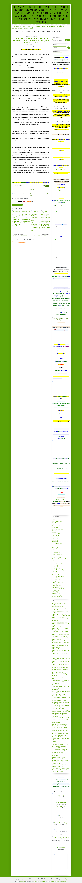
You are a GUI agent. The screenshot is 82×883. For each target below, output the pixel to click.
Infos (48, 31)
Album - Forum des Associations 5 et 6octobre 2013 (60, 646)
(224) (56, 527)
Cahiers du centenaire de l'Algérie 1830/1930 (60, 674)
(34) (61, 559)
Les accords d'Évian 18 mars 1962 (60, 718)
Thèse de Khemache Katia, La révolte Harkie (59, 754)
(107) (55, 538)
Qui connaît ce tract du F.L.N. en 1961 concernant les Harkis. (60, 745)
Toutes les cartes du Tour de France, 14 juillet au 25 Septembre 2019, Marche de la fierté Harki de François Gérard (61, 761)
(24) (58, 570)
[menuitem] (15, 31)
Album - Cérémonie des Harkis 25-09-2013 (60, 624)
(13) (56, 585)
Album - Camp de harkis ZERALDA (61, 616)
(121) (55, 537)
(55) (55, 548)
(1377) (55, 519)
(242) (56, 526)
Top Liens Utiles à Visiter (58, 757)
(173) (56, 534)
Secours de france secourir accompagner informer (58, 751)
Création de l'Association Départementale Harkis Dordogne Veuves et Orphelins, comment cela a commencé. (60, 687)
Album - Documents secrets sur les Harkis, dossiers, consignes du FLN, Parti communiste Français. (60, 636)
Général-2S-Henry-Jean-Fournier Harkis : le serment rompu (60, 693)
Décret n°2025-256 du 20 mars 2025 (61, 691)
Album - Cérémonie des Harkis (59, 622)
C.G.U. (48, 881)
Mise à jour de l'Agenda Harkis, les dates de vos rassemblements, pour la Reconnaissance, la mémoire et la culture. (61, 739)
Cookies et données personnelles (54, 881)
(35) (55, 556)
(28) (59, 563)
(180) (55, 532)
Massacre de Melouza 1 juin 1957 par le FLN (60, 728)
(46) (56, 551)
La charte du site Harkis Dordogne (60, 705)
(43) (56, 552)
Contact (38, 881)
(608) (56, 523)
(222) (57, 529)
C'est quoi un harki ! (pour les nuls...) (59, 677)
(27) (56, 565)
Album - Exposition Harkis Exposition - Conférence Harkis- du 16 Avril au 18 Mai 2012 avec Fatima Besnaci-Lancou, (61, 641)
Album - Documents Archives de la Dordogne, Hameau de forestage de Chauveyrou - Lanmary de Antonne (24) (60, 630)
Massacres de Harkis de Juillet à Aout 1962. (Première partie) (60, 734)
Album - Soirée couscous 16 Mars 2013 (60, 665)
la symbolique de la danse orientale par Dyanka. (60, 715)
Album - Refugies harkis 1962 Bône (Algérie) (61, 659)
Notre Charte (56, 31)
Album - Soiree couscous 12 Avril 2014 (60, 662)
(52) (54, 549)
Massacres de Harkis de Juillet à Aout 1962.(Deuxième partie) (60, 731)
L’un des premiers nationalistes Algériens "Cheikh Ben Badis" (59, 724)
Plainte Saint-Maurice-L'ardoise (60, 743)
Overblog (64, 879)
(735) (57, 521)
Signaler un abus (43, 881)
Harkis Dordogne (22, 881)
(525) (55, 524)
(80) (57, 543)
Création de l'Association (27, 31)
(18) (58, 576)
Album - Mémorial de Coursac (59, 653)
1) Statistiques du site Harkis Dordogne (59, 604)
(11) (55, 592)
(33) (55, 562)
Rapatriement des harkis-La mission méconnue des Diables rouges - (61, 748)
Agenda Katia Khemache (58, 606)
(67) (55, 546)
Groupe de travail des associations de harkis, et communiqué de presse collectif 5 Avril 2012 (61, 697)
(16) (55, 581)
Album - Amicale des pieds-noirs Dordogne (60, 611)
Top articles (34, 881)
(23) (55, 571)
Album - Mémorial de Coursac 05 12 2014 (61, 655)
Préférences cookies (63, 881)
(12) (55, 590)
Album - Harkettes (56, 649)
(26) (56, 568)
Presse (35, 36)
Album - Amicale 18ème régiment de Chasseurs (60, 608)
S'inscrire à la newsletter (17, 205)
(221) (55, 530)
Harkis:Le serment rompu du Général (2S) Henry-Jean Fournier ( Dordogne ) (61, 702)
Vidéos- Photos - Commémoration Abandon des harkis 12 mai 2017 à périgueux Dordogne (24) (60, 769)
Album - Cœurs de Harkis (58, 627)
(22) (57, 573)
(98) (56, 540)
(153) (55, 535)
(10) (57, 595)
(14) (55, 584)
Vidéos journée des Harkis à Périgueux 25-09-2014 (59, 765)
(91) (55, 541)
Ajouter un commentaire (22, 242)
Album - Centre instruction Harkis (60, 617)
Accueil (15, 31)
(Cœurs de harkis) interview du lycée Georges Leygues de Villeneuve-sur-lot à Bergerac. (61, 681)
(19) (56, 574)
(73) (56, 545)
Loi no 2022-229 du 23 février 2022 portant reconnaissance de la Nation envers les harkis (61, 721)
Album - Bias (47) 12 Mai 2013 (60, 614)
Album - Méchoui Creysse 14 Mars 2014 (60, 651)
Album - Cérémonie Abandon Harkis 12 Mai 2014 (61, 619)
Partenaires (41, 31)
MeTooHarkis (28, 36)
